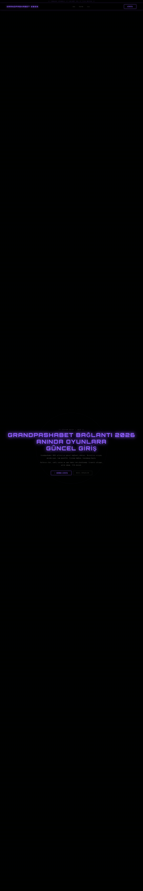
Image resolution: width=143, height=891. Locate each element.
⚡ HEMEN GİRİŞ (61, 473)
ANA (74, 6)
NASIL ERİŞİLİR (82, 473)
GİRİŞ (130, 6)
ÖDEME (81, 6)
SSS (88, 6)
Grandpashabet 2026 (22, 6)
